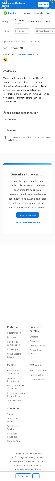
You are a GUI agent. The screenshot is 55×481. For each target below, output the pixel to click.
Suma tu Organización (13, 379)
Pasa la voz (12, 337)
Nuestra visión (14, 332)
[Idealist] (9, 13)
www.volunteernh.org (28, 54)
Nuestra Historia (38, 370)
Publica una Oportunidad (13, 372)
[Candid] (5, 60)
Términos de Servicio (13, 428)
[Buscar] (48, 13)
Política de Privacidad (12, 435)
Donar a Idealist (37, 379)
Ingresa (27, 13)
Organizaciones (37, 345)
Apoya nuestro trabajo (14, 355)
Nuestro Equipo (37, 374)
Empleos (34, 336)
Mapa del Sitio (14, 441)
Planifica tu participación (13, 343)
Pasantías (34, 341)
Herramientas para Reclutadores (16, 395)
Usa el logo (12, 349)
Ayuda (10, 414)
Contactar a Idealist (12, 420)
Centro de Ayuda (15, 400)
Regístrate (38, 13)
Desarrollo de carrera (36, 352)
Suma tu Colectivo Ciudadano (16, 387)
